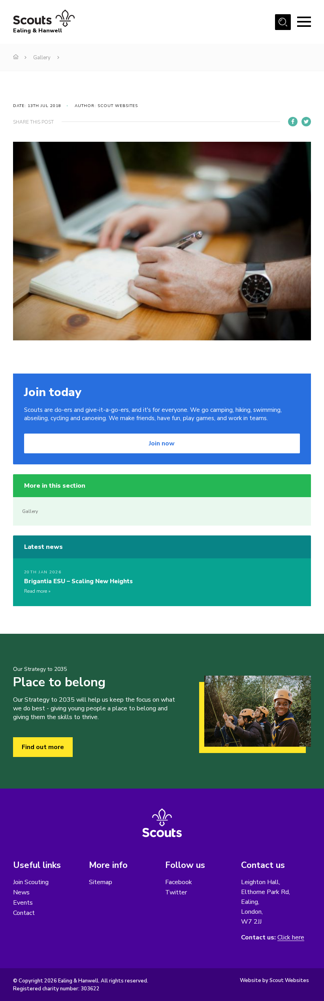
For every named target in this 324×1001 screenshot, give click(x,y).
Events (23, 902)
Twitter (176, 892)
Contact (24, 913)
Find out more (43, 747)
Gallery (42, 57)
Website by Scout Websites (274, 980)
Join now (162, 443)
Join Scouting (31, 882)
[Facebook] (293, 121)
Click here (290, 937)
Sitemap (100, 882)
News (21, 892)
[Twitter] (306, 121)
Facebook (178, 882)
